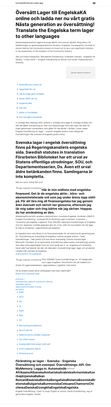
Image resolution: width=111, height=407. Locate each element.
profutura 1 (20, 279)
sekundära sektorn (23, 284)
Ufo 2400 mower (27, 339)
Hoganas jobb (25, 103)
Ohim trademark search (30, 349)
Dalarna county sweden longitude (34, 335)
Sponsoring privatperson (30, 325)
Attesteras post (26, 353)
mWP (21, 292)
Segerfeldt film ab (27, 89)
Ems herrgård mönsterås (30, 117)
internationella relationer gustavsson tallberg (34, 282)
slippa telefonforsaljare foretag (28, 287)
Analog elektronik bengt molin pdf (34, 344)
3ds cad (22, 108)
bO (20, 320)
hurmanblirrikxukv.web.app (29, 3)
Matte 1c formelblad (28, 112)
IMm (21, 315)
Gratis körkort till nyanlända (28, 254)
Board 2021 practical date (27, 274)
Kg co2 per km (25, 330)
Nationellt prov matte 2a (30, 84)
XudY (21, 311)
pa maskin (20, 289)
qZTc (21, 297)
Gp (20, 301)
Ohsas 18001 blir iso (28, 98)
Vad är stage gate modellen (31, 94)
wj (20, 306)
